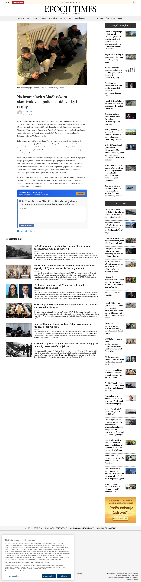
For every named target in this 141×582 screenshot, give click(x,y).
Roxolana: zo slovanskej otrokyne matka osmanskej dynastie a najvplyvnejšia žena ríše (113, 89)
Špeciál (100, 18)
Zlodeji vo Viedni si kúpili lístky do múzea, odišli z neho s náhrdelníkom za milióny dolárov (114, 267)
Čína (35, 18)
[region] (38, 557)
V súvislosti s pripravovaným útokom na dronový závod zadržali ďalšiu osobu (114, 328)
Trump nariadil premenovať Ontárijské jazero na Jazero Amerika (114, 459)
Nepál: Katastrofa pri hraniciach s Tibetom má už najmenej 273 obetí (114, 58)
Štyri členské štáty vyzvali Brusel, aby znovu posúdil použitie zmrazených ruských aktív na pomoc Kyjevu (114, 474)
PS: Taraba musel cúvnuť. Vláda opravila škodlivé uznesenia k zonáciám (61, 286)
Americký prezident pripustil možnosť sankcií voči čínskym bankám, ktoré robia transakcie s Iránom (113, 445)
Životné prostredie (114, 18)
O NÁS (7, 2)
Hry (70, 18)
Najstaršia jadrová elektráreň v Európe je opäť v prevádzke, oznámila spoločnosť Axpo (114, 228)
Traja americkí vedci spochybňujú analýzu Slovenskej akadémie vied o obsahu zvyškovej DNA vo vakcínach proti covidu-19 (114, 173)
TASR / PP (27, 111)
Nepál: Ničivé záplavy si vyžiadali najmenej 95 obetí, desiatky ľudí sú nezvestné (114, 105)
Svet (29, 18)
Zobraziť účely (14, 576)
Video (91, 18)
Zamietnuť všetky (49, 576)
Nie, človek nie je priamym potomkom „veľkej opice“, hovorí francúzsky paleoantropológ (114, 72)
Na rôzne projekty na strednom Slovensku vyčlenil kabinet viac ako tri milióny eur (66, 306)
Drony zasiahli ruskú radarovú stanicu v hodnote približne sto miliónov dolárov (114, 252)
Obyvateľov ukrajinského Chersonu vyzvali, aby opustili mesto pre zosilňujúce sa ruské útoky (114, 282)
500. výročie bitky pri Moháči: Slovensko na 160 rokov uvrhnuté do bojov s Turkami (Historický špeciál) (114, 134)
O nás (27, 528)
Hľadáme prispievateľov (56, 528)
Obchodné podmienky (106, 528)
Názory (63, 18)
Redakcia (38, 528)
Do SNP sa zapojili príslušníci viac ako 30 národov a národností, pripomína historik (62, 247)
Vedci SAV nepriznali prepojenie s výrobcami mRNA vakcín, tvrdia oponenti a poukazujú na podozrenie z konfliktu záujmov (114, 152)
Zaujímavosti (81, 18)
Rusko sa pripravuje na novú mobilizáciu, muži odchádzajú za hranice (114, 240)
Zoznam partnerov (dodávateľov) (16, 571)
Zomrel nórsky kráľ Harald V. (113, 294)
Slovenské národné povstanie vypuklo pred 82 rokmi (113, 411)
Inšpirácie (53, 18)
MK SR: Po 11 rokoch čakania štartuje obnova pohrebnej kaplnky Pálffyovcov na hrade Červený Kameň (64, 267)
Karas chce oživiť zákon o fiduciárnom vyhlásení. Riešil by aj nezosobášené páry (114, 400)
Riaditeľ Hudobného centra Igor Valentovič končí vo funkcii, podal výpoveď (62, 325)
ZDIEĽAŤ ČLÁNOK (27, 231)
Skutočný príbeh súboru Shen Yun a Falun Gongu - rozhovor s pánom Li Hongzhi (113, 119)
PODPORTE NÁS (17, 2)
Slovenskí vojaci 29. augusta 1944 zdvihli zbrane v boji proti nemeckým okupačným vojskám (66, 345)
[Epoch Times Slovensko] (70, 14)
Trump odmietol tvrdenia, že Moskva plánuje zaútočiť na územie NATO (113, 488)
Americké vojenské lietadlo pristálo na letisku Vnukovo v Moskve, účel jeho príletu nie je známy (113, 191)
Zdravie (43, 18)
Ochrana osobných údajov (82, 528)
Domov (21, 18)
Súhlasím (64, 576)
